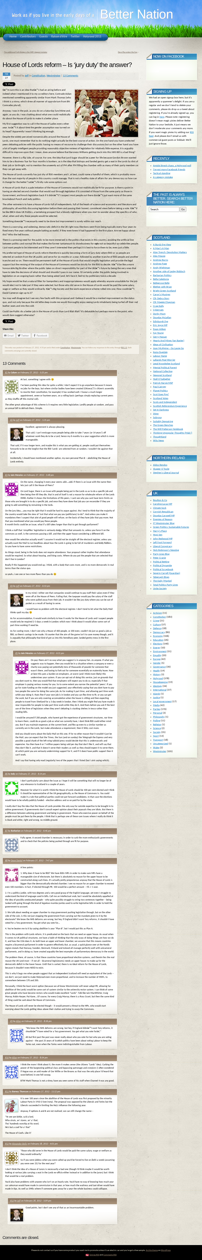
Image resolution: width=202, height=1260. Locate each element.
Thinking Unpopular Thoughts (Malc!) (172, 433)
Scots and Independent (165, 402)
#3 (6, 475)
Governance (159, 667)
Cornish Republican (163, 511)
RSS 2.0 (124, 348)
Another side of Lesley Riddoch (169, 271)
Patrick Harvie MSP (163, 383)
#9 (11, 1021)
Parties (156, 709)
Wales (156, 747)
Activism (157, 613)
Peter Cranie (159, 558)
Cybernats (158, 310)
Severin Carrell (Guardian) (166, 573)
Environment (159, 651)
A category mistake (163, 177)
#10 (7, 1058)
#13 (12, 1201)
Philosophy (159, 717)
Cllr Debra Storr (161, 298)
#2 (11, 420)
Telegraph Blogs (161, 577)
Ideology (157, 686)
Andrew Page (160, 264)
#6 (6, 774)
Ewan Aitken (159, 329)
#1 (6, 373)
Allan (18, 1021)
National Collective (162, 371)
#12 (7, 1144)
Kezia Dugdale (160, 352)
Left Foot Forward (162, 542)
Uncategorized (160, 743)
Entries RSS (94, 1255)
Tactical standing (161, 173)
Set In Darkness (161, 410)
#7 (6, 831)
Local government (162, 701)
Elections (157, 644)
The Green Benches (163, 425)
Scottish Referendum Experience (170, 406)
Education (158, 640)
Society (157, 732)
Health (156, 671)
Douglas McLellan (162, 317)
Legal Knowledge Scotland (166, 363)
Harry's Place (160, 531)
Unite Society (160, 588)
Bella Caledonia (161, 279)
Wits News (158, 440)
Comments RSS (110, 1255)
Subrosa (157, 417)
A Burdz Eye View (162, 244)
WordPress (166, 1250)
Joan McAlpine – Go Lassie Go (168, 348)
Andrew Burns (160, 260)
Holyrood (158, 678)
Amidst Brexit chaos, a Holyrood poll (172, 165)
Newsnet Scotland (162, 375)
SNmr (156, 414)
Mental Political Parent (165, 367)
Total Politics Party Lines (165, 585)
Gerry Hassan (160, 337)
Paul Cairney (159, 387)
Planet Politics (160, 390)
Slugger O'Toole (161, 469)
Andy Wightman (161, 267)
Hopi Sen (157, 535)
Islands (156, 694)
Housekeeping (160, 682)
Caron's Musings (161, 294)
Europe (157, 659)
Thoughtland (159, 437)
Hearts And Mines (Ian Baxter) (168, 340)
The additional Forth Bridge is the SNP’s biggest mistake (25, 52)
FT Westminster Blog (163, 523)
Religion (157, 724)
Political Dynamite (162, 565)
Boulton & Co (160, 500)
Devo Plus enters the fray (127, 52)
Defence (157, 628)
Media (156, 705)
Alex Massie (159, 256)
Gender (157, 663)
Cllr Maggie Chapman (164, 302)
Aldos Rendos (160, 465)
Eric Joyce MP (160, 325)
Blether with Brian (162, 287)
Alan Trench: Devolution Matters (170, 252)
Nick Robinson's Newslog (166, 550)
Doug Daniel (16, 861)
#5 (16, 653)
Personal (157, 713)
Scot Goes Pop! (161, 394)
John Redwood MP (163, 538)
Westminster (54, 75)
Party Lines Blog (161, 554)
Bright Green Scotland (164, 291)
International (159, 690)
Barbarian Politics (162, 275)
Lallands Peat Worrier (164, 360)
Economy (158, 636)
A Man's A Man (161, 248)
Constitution (38, 75)
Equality (157, 655)
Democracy (159, 632)
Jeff (27, 75)
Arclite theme (152, 1250)
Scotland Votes (160, 398)
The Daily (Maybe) (162, 581)
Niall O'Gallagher (161, 379)
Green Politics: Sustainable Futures (171, 527)
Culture (157, 624)
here (162, 117)
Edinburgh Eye (160, 321)
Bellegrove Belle (161, 283)
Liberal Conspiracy (162, 546)
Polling (156, 720)
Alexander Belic (19, 1144)
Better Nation (136, 14)
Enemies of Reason (162, 519)
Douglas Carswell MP (164, 515)
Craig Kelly (158, 306)
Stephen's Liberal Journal (166, 472)
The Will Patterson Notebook (168, 429)
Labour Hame (160, 356)
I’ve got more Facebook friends (169, 169)
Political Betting (161, 562)
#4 (11, 586)
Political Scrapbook (163, 569)
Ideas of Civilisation (163, 344)
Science (157, 728)
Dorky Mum (159, 314)
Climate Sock (159, 508)
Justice (156, 697)
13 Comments (70, 75)
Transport (158, 740)
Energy (156, 647)
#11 (7, 1092)
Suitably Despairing (163, 421)
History (157, 674)
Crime (156, 620)
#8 (6, 861)
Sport (156, 736)
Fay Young (158, 333)
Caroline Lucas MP (162, 504)
